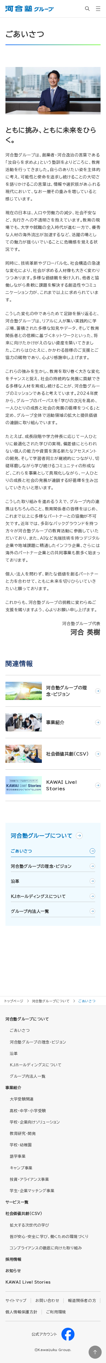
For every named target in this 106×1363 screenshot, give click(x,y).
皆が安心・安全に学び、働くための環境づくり (49, 1237)
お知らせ (13, 1271)
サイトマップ (16, 1301)
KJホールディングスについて (38, 896)
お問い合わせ (47, 1301)
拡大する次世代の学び (29, 1225)
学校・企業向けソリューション (35, 1122)
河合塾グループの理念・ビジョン (41, 866)
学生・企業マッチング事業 (32, 1191)
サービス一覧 (17, 1202)
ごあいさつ (21, 851)
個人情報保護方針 (21, 1312)
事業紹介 (13, 1088)
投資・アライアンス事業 (29, 1179)
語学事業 (18, 1156)
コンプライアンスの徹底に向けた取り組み (46, 1248)
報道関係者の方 (82, 1301)
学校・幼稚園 (21, 1145)
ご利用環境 (56, 1312)
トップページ (13, 1001)
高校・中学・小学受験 (28, 1111)
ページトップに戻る (95, 1352)
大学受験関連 (22, 1099)
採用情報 (13, 1259)
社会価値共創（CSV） (23, 1213)
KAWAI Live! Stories (28, 1282)
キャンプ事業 (21, 1168)
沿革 (15, 881)
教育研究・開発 (23, 1133)
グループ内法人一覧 (30, 911)
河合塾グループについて (43, 835)
